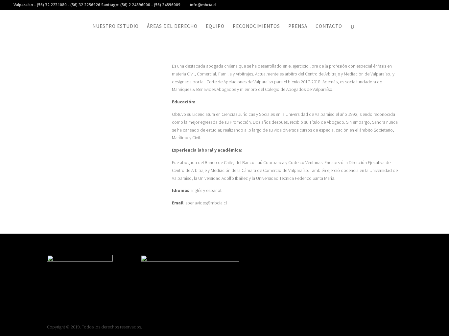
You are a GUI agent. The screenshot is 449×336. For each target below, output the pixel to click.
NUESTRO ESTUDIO (115, 26)
